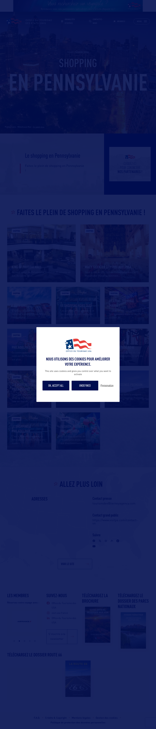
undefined (85, 385)
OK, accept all (56, 385)
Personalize (107, 385)
